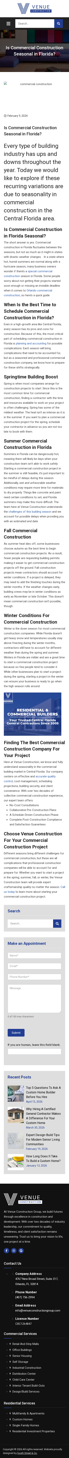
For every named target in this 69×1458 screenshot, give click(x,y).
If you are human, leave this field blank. (34, 1045)
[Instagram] (13, 1250)
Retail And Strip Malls (25, 1344)
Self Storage (20, 1362)
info (37, 1310)
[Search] (58, 23)
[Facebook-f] (6, 1250)
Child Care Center (23, 1379)
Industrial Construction (26, 1367)
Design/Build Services (25, 1391)
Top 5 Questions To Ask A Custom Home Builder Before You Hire (43, 1092)
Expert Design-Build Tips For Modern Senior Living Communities (43, 1139)
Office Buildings (22, 1350)
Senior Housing (22, 1356)
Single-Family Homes (25, 1425)
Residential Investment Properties (33, 1431)
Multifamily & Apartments (28, 1413)
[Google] (21, 1250)
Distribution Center (24, 1373)
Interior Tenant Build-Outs (28, 1385)
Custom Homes (22, 1419)
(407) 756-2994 (24, 1297)
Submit (16, 1032)
